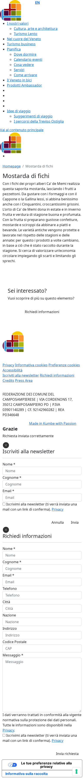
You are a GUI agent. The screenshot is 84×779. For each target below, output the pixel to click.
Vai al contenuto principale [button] (22, 130)
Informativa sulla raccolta (26, 773)
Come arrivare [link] (25, 75)
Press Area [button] (24, 380)
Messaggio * (13, 655)
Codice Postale (14, 641)
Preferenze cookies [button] (64, 365)
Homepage (12, 166)
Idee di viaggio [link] (19, 111)
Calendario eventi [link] (28, 59)
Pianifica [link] (14, 49)
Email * (8, 490)
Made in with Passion (52, 423)
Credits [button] (8, 380)
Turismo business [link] (21, 44)
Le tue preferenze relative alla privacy (46, 765)
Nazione (9, 615)
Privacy (57, 509)
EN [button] (37, 2)
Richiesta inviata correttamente (28, 436)
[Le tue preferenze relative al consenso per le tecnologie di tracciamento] (76, 771)
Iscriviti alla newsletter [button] (21, 375)
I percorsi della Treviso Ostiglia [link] (39, 121)
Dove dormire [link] (25, 54)
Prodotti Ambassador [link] (24, 85)
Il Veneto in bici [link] (19, 80)
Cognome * (12, 477)
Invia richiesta (67, 753)
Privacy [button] (8, 365)
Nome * (9, 464)
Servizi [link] (19, 69)
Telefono (10, 588)
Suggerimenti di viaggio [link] (33, 116)
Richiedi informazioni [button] (42, 311)
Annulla (57, 522)
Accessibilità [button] (12, 370)
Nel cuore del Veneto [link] (24, 39)
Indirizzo (10, 628)
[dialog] (42, 642)
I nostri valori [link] (17, 23)
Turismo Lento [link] (25, 33)
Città (6, 601)
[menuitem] (45, 28)
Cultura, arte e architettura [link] (36, 28)
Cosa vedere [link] (24, 64)
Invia (75, 522)
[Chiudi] (6, 445)
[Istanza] (27, 10)
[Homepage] (27, 142)
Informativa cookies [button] (31, 365)
